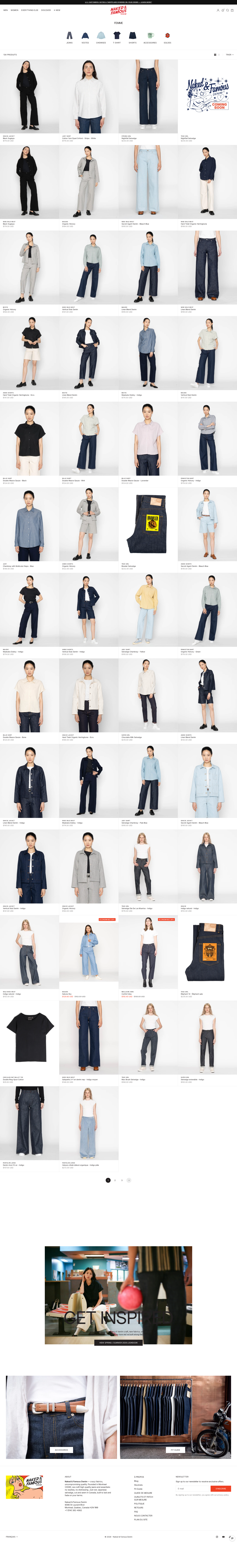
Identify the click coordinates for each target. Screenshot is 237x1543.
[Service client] (232, 1538)
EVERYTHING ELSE (29, 10)
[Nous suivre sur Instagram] (217, 1537)
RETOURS (138, 1507)
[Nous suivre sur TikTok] (230, 1537)
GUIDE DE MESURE (143, 1493)
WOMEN (14, 10)
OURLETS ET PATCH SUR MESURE (143, 1498)
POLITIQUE (139, 1503)
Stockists (138, 1485)
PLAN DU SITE (141, 1519)
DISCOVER (46, 10)
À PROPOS (139, 1477)
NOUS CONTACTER (143, 1515)
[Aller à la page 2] (128, 1180)
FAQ (136, 1511)
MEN (5, 10)
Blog (136, 1481)
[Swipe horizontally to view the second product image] (29, 96)
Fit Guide (138, 1489)
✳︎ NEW (57, 10)
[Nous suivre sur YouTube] (223, 1537)
